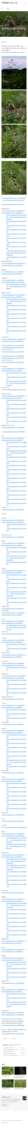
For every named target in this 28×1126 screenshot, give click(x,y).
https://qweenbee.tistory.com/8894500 (13, 663)
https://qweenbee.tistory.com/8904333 (14, 389)
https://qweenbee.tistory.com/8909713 (13, 362)
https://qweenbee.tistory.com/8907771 (13, 204)
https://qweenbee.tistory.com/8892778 (13, 949)
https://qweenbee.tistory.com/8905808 (14, 431)
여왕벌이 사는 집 (9, 3)
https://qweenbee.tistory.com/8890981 (13, 282)
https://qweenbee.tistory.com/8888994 (13, 570)
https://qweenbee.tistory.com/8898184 (13, 678)
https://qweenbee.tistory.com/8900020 (13, 612)
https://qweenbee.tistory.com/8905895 (12, 341)
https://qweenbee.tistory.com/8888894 (13, 833)
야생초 (10, 1044)
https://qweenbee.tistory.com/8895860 (13, 1012)
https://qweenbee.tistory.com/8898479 (13, 772)
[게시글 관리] (9, 1038)
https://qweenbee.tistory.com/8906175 (13, 724)
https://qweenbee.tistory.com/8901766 (13, 941)
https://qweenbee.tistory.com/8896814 (15, 676)
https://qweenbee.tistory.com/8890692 (13, 640)
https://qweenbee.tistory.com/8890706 (13, 280)
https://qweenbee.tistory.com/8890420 (13, 836)
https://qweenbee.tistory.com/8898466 (13, 509)
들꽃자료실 (5, 1044)
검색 (22, 3)
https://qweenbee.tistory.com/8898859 (13, 634)
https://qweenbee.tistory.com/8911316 (13, 347)
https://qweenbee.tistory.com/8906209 (13, 537)
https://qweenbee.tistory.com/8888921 (13, 779)
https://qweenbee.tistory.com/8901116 (13, 608)
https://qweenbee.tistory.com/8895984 (13, 356)
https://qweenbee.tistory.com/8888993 (13, 543)
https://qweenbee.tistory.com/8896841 (13, 271)
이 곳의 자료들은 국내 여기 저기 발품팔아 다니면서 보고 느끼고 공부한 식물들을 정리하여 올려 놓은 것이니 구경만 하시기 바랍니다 (10, 1101)
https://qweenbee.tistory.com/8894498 (13, 438)
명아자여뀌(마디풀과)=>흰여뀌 (10, 1055)
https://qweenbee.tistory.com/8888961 (13, 368)
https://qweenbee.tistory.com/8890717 (13, 899)
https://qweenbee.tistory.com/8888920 (13, 730)
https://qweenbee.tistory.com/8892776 (15, 198)
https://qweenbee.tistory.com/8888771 (13, 621)
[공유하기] (7, 1038)
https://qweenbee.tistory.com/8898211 (13, 522)
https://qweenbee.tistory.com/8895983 (13, 351)
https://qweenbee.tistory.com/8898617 (13, 655)
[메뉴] (25, 3)
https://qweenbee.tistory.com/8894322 (13, 892)
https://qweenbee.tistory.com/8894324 (13, 210)
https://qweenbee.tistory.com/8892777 (14, 200)
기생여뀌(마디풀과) (7, 1051)
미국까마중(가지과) (7, 1047)
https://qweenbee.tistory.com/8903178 (14, 339)
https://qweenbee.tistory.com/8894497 (13, 821)
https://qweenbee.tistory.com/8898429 (13, 699)
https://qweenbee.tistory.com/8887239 (13, 855)
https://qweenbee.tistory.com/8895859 (13, 1014)
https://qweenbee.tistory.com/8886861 (13, 1025)
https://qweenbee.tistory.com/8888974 (13, 705)
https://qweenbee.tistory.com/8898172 (15, 827)
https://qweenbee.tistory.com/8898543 (13, 263)
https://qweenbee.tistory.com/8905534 (13, 427)
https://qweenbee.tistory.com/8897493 (13, 358)
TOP (25, 1121)
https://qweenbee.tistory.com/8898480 (13, 1033)
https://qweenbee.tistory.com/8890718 (13, 958)
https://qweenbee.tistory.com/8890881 (13, 396)
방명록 (8, 8)
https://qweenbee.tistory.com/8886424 (13, 1021)
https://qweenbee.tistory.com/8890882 (13, 295)
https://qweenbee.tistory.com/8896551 (13, 665)
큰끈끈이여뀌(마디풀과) (8, 1053)
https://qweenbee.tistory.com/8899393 (13, 983)
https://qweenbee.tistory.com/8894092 (13, 989)
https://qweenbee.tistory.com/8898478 (13, 815)
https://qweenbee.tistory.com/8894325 (13, 520)
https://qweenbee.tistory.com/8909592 (13, 345)
